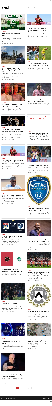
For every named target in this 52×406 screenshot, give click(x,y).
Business (4, 31)
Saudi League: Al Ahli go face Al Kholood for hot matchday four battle (12, 270)
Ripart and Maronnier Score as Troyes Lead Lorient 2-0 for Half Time (38, 209)
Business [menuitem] (36, 7)
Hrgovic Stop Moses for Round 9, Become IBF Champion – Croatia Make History (13, 131)
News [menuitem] (31, 7)
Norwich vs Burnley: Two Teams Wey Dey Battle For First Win (12, 375)
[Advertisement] (26, 3)
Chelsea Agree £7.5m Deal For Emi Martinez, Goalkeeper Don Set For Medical (37, 30)
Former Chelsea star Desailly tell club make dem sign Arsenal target (12, 161)
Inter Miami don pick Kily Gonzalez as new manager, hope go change (38, 100)
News (29, 163)
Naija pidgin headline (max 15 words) (38, 166)
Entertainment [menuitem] (43, 7)
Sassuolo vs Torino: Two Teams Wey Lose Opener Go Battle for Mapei (39, 273)
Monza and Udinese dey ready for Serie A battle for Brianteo (38, 312)
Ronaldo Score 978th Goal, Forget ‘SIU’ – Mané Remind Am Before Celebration (38, 64)
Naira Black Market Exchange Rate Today (11, 34)
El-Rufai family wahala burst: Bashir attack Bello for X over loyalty (12, 105)
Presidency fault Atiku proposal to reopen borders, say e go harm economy (38, 240)
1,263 (29, 388)
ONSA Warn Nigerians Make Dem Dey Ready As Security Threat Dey (12, 196)
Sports (29, 26)
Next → (33, 388)
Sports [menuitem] (49, 7)
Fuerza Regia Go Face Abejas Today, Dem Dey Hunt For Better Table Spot (38, 134)
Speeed (49, 398)
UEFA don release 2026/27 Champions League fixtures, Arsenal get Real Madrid (12, 341)
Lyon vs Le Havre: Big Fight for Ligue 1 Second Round (13, 237)
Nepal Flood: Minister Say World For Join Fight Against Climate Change (38, 341)
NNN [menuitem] (28, 7)
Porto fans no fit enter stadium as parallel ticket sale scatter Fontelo (11, 304)
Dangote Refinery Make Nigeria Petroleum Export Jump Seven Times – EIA (12, 69)
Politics (4, 102)
